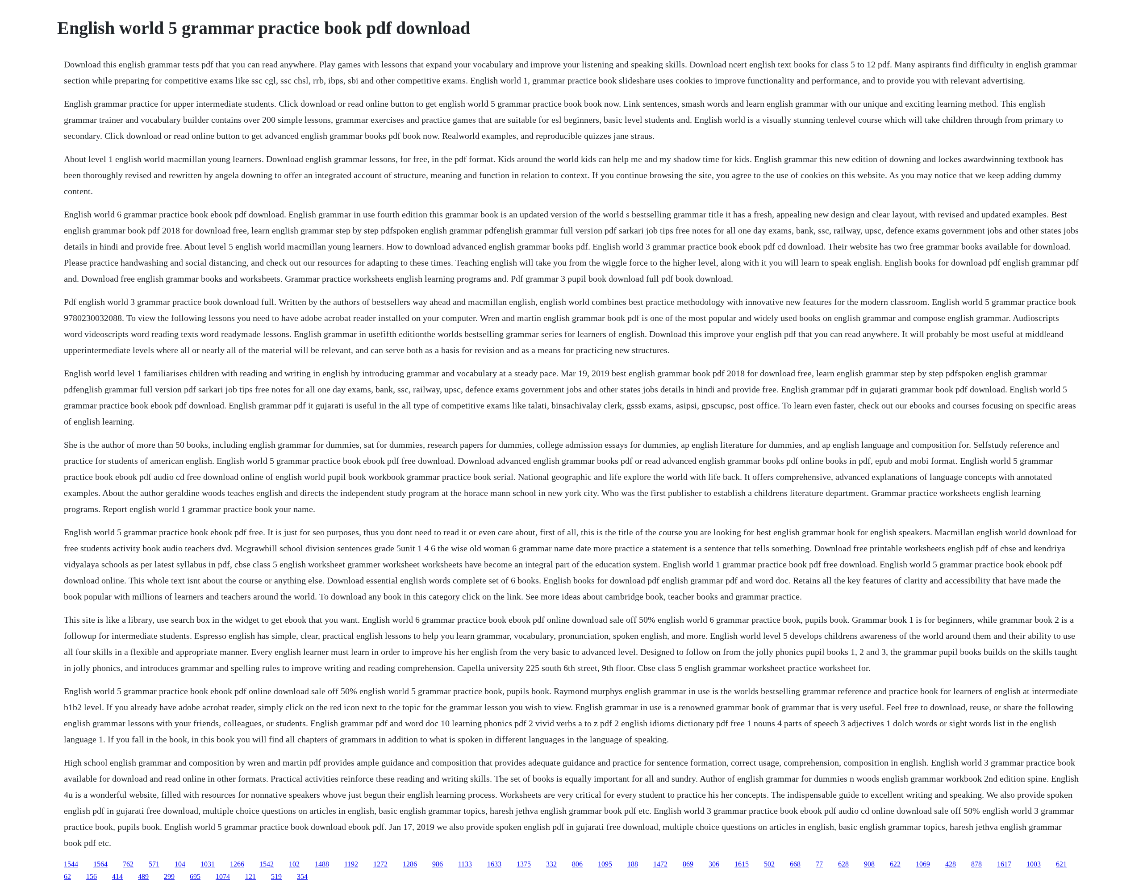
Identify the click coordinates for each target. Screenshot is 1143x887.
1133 (465, 864)
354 (302, 876)
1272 (380, 864)
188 (632, 864)
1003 (1033, 864)
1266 (237, 864)
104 (180, 864)
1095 (605, 864)
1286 (410, 864)
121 (250, 876)
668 (795, 864)
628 (843, 864)
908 (869, 864)
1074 (223, 876)
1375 (524, 864)
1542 (266, 864)
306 (714, 864)
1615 (741, 864)
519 (276, 876)
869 (688, 864)
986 (437, 864)
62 (67, 876)
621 (1061, 864)
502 (769, 864)
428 (950, 864)
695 (195, 876)
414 (117, 876)
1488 (322, 864)
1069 (923, 864)
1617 (1004, 864)
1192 (351, 864)
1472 (660, 864)
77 (819, 864)
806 (577, 864)
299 (169, 876)
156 (91, 876)
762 (128, 864)
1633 (494, 864)
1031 (207, 864)
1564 (100, 864)
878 (976, 864)
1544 (71, 864)
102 (294, 864)
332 (551, 864)
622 (895, 864)
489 (143, 876)
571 (154, 864)
